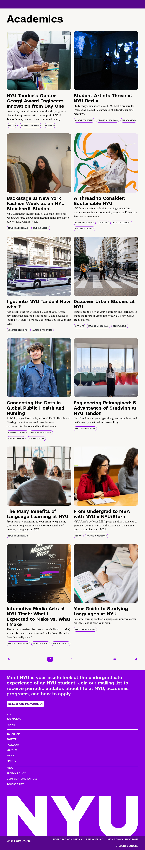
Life (9, 713)
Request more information (23, 703)
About (11, 767)
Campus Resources (84, 223)
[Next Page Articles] (136, 659)
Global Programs (84, 120)
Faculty (12, 125)
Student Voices (41, 228)
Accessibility (15, 784)
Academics (14, 719)
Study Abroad (129, 120)
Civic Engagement (121, 223)
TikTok (11, 755)
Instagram (13, 733)
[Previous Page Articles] (9, 659)
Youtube (12, 750)
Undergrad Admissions (67, 839)
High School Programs (122, 839)
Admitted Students (17, 330)
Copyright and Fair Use (22, 778)
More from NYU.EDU (19, 841)
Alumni (78, 536)
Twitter (12, 739)
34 (114, 659)
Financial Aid (94, 839)
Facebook (13, 744)
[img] (39, 60)
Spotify (11, 761)
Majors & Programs (31, 125)
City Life (103, 223)
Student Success (127, 846)
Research (50, 125)
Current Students (84, 229)
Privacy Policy (16, 773)
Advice (11, 724)
